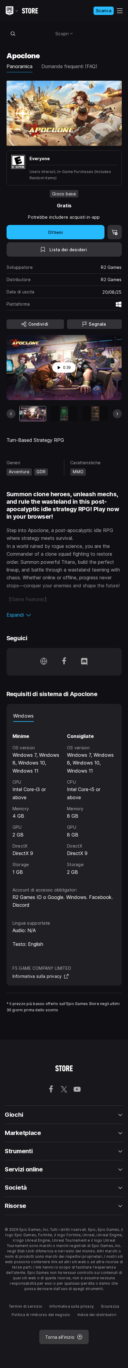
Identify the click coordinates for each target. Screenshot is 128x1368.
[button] (64, 615)
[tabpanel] (64, 799)
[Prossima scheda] (117, 413)
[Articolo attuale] (32, 413)
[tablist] (64, 716)
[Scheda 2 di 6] (64, 413)
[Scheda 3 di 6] (95, 413)
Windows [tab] (23, 716)
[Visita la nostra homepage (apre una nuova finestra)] (44, 662)
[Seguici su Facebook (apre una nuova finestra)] (64, 662)
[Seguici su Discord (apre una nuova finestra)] (84, 662)
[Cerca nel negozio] (13, 33)
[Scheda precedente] (11, 413)
